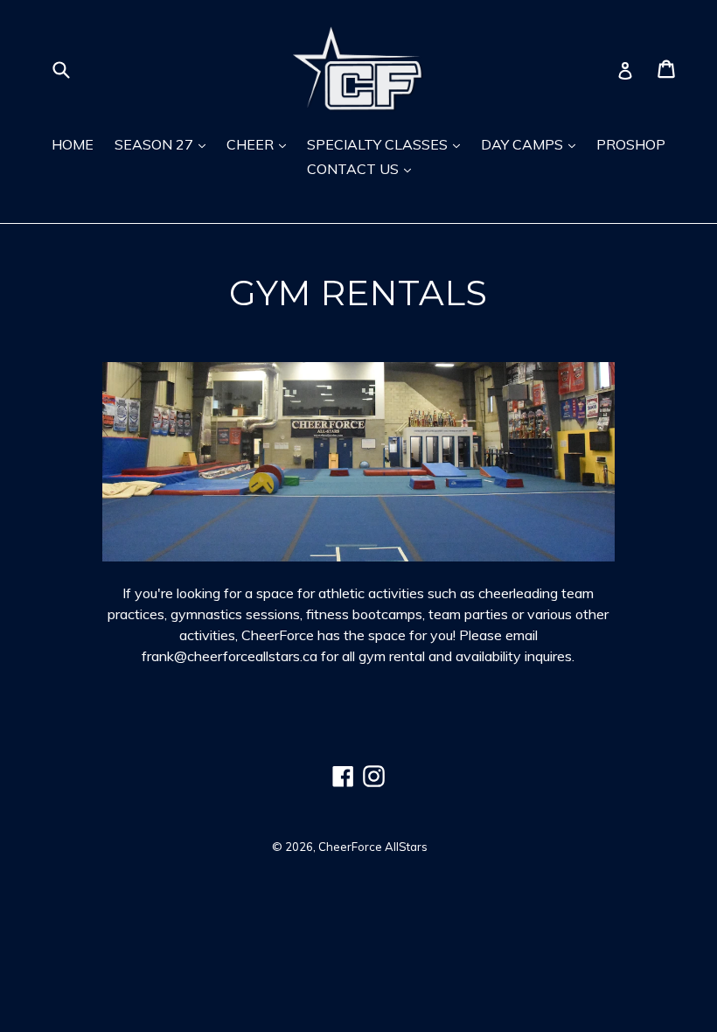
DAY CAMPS (524, 144)
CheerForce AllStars (373, 847)
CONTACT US (354, 169)
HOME (73, 144)
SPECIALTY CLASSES (379, 144)
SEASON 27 (156, 144)
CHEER (251, 144)
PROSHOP (630, 144)
